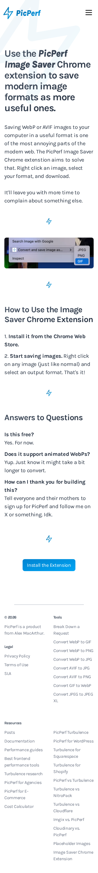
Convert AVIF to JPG (71, 668)
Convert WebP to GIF (72, 641)
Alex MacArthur (29, 633)
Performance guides (23, 749)
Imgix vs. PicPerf (68, 819)
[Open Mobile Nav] (89, 13)
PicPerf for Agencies (23, 782)
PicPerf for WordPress (73, 741)
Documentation (19, 741)
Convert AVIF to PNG (72, 676)
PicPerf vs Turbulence (73, 780)
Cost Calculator (18, 806)
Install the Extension (49, 565)
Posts (9, 732)
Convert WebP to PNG (73, 650)
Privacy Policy (17, 656)
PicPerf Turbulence (70, 732)
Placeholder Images (71, 843)
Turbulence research (23, 773)
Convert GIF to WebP (72, 685)
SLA (7, 673)
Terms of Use (16, 664)
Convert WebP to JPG (72, 659)
